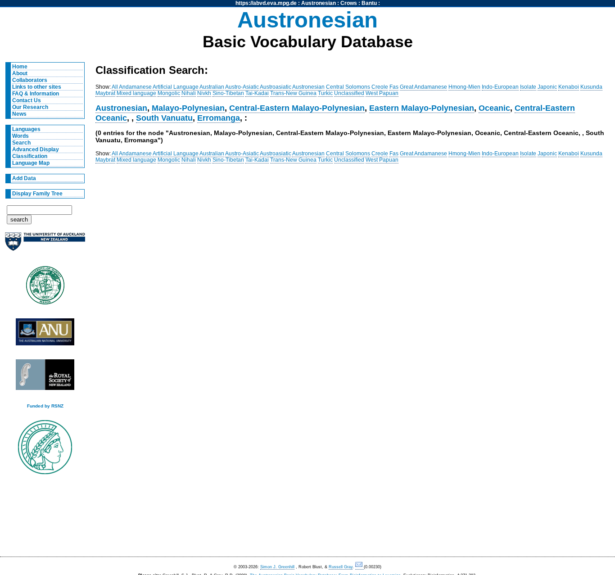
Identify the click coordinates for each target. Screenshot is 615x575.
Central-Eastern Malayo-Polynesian (297, 108)
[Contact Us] (359, 567)
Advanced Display (35, 149)
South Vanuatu (164, 117)
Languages (26, 129)
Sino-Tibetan (228, 93)
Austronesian (318, 3)
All (115, 87)
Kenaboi (568, 87)
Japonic (547, 87)
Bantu (369, 3)
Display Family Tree (37, 193)
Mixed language (136, 93)
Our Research (30, 107)
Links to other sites (36, 87)
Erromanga (218, 117)
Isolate (528, 87)
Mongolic (169, 93)
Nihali (188, 93)
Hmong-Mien (464, 87)
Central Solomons (348, 87)
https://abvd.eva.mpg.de (266, 3)
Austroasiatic (275, 87)
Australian (211, 87)
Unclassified (349, 93)
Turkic (325, 93)
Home (19, 66)
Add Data (24, 178)
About (19, 73)
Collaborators (29, 80)
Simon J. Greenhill (277, 567)
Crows (348, 3)
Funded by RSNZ (45, 405)
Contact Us (26, 100)
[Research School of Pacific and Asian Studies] (45, 334)
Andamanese (135, 87)
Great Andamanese (423, 87)
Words (20, 136)
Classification (29, 156)
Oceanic (494, 108)
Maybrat (105, 93)
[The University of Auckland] (45, 245)
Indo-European (500, 87)
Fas (393, 87)
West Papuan (382, 93)
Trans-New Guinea (293, 93)
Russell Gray (341, 567)
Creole (379, 87)
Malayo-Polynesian (188, 108)
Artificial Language (176, 87)
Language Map (31, 163)
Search (21, 143)
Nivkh (204, 93)
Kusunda (591, 87)
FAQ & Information (35, 94)
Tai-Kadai (257, 93)
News (19, 114)
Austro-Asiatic (242, 87)
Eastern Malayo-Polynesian (421, 108)
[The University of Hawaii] (45, 288)
